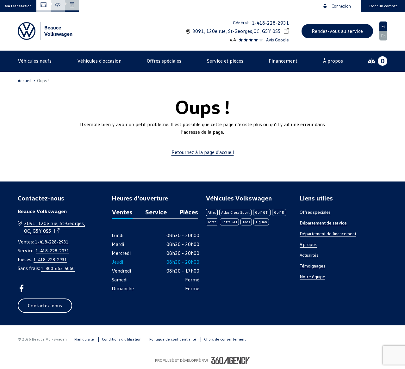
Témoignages (312, 265)
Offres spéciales (315, 212)
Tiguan (261, 221)
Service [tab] (156, 212)
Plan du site (84, 339)
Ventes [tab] (122, 212)
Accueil (24, 80)
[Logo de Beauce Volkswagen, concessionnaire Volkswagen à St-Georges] (46, 31)
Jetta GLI (229, 221)
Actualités (309, 255)
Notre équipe (312, 276)
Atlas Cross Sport (235, 212)
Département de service (323, 222)
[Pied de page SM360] (230, 360)
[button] (18, 6)
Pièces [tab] (188, 212)
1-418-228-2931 (270, 23)
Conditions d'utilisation (121, 339)
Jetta (212, 221)
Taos (246, 221)
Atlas (212, 212)
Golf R (279, 212)
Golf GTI (262, 212)
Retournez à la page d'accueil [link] (202, 152)
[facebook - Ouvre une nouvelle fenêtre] (21, 288)
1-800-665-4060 (58, 268)
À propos (308, 244)
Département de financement (328, 233)
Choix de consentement (225, 339)
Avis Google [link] (277, 39)
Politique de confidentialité (172, 339)
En (383, 35)
